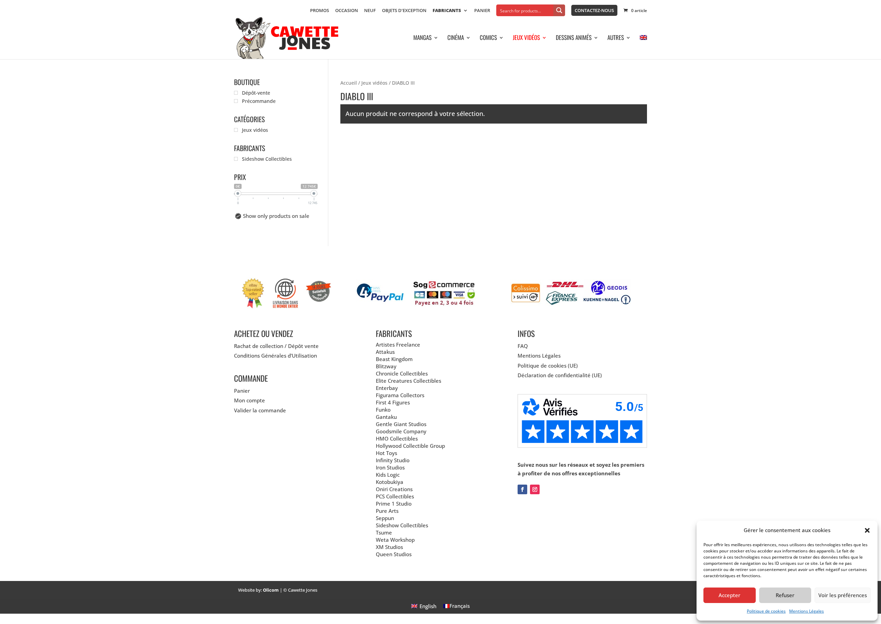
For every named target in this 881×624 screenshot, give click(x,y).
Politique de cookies (766, 611)
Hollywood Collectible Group (410, 445)
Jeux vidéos (526, 38)
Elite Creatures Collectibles (408, 380)
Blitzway (386, 366)
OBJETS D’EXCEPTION (404, 10)
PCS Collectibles (395, 496)
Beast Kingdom (394, 359)
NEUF (370, 10)
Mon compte (249, 400)
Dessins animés (574, 38)
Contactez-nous (594, 10)
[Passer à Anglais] (643, 47)
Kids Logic (388, 474)
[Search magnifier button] (559, 10)
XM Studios (389, 546)
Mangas (422, 38)
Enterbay (387, 387)
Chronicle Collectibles (402, 373)
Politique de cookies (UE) (548, 365)
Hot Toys (386, 453)
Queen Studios (394, 554)
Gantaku (386, 416)
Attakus (385, 351)
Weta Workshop (395, 539)
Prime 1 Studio (394, 503)
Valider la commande (260, 410)
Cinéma (455, 38)
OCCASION (346, 10)
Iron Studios (390, 467)
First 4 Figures (393, 402)
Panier (482, 10)
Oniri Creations (394, 489)
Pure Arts (387, 510)
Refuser (785, 595)
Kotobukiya (389, 481)
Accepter (729, 595)
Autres (615, 38)
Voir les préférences (842, 595)
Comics (488, 38)
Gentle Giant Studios (401, 424)
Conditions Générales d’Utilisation (275, 355)
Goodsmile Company (401, 431)
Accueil (348, 83)
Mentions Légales (806, 611)
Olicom (271, 590)
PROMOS (319, 10)
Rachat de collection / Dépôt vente (276, 345)
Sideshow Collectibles (402, 525)
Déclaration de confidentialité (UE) (560, 375)
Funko (383, 409)
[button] (867, 530)
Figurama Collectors (400, 395)
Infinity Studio (393, 460)
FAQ (523, 345)
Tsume (384, 532)
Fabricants (447, 10)
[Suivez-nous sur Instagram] (535, 489)
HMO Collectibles (397, 438)
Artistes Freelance (398, 344)
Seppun (385, 518)
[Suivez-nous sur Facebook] (522, 489)
